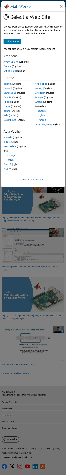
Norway (39, 88)
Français (41, 120)
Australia (8, 137)
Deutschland (10, 93)
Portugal (39, 97)
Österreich (40, 93)
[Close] (61, 6)
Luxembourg (10, 120)
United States (10, 71)
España (7, 97)
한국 (6, 169)
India (6, 142)
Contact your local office (33, 179)
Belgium (8, 84)
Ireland (7, 111)
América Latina (11, 62)
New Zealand (10, 146)
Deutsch (41, 111)
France (7, 106)
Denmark (8, 88)
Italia (6, 115)
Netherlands (41, 84)
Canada (7, 66)
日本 (6, 164)
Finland (7, 102)
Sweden (39, 102)
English (41, 115)
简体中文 (10, 155)
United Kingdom (43, 124)
